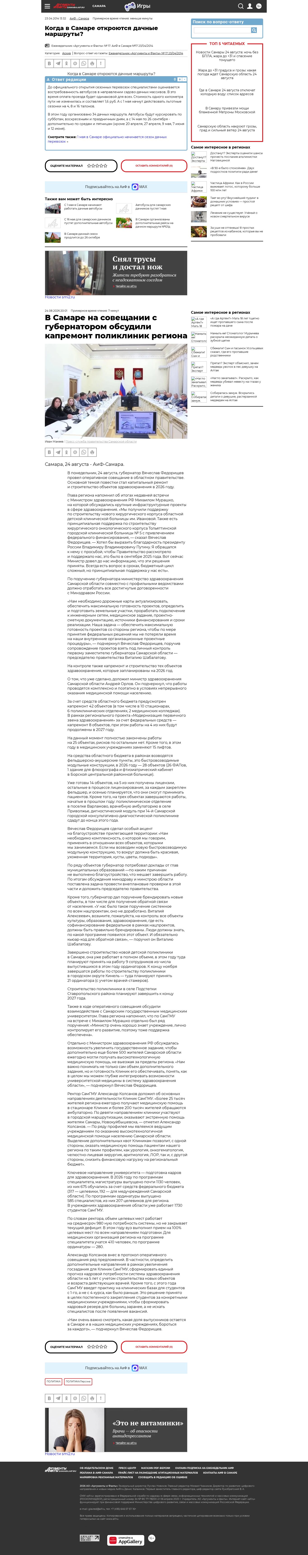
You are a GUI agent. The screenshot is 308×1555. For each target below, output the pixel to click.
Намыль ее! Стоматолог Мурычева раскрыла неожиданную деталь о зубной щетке (234, 337)
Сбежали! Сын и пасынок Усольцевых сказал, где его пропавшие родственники (236, 351)
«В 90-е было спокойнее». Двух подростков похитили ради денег (234, 169)
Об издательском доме (96, 1468)
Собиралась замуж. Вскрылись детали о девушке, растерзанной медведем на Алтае (233, 396)
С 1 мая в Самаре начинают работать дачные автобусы (83, 206)
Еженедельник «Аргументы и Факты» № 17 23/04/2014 (146, 53)
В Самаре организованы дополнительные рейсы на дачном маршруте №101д (154, 223)
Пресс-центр (127, 1468)
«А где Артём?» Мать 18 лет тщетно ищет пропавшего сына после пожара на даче (234, 322)
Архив (66, 53)
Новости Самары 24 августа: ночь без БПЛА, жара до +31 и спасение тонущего (227, 56)
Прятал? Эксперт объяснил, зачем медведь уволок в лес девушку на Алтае (234, 366)
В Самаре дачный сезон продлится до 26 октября (82, 235)
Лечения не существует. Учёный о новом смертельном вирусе (233, 214)
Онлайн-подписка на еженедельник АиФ (204, 1468)
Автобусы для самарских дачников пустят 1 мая (153, 206)
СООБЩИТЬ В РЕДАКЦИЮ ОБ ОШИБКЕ (162, 1477)
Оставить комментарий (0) (154, 165)
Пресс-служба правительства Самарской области (101, 441)
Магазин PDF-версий (155, 1468)
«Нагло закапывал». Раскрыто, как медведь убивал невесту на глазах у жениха (235, 381)
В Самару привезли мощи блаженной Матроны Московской (227, 110)
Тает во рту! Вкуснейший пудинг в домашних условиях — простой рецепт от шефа (234, 201)
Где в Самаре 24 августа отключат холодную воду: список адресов (227, 92)
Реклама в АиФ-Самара (96, 1472)
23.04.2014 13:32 (55, 18)
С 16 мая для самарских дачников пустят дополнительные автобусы (88, 221)
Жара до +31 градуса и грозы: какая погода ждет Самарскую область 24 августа (227, 74)
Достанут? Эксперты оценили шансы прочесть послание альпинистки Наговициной (236, 156)
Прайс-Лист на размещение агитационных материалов (158, 1472)
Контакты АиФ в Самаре (220, 1472)
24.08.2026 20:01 (56, 310)
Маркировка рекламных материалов (106, 1477)
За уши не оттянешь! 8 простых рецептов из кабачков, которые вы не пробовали (236, 231)
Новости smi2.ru (60, 297)
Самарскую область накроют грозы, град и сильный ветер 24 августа (227, 128)
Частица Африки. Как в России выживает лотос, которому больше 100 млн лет (235, 186)
